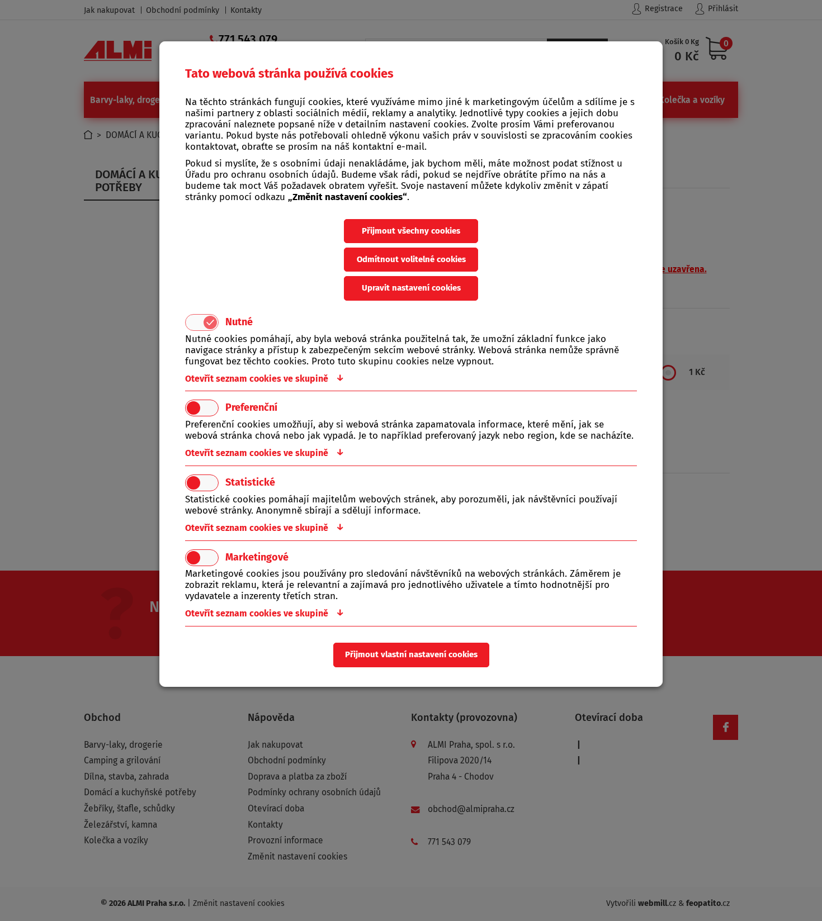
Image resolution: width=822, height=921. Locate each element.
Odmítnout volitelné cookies (411, 259)
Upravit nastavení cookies (411, 288)
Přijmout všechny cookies (411, 231)
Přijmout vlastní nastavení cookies (411, 654)
